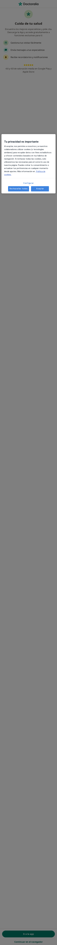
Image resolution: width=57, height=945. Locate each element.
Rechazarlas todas (19, 188)
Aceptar (40, 188)
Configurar (28, 183)
